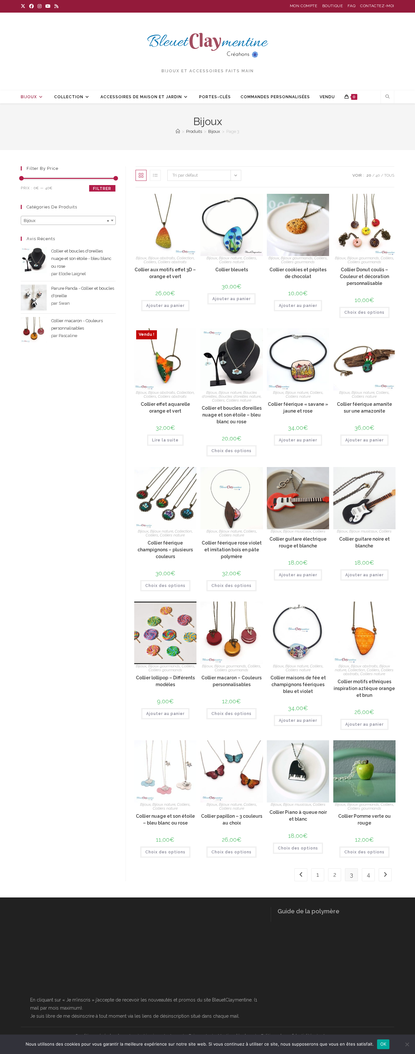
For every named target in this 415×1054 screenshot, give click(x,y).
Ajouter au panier (165, 305)
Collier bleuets (231, 269)
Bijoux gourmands (297, 258)
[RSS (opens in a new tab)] (56, 6)
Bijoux (141, 258)
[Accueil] (178, 131)
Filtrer (102, 188)
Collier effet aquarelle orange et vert (165, 408)
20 (368, 175)
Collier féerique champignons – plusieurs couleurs (165, 549)
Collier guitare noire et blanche (364, 542)
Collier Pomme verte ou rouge (364, 820)
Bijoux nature (230, 258)
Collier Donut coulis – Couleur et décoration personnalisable (364, 276)
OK (383, 1044)
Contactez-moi (377, 6)
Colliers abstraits (172, 262)
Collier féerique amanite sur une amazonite (364, 408)
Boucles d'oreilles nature (240, 396)
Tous (389, 175)
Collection (185, 258)
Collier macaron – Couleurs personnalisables (231, 681)
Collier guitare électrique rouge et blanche (297, 542)
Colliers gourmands (298, 262)
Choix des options (364, 312)
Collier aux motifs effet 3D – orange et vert (165, 273)
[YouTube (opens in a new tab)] (48, 6)
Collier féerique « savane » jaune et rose (298, 408)
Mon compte (303, 6)
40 (377, 175)
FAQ (351, 6)
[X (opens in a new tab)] (24, 6)
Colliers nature (231, 262)
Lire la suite (165, 440)
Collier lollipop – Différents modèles (165, 681)
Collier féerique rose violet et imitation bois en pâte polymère (232, 549)
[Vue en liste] (155, 175)
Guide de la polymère (308, 911)
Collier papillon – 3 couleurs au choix (231, 820)
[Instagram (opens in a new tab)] (39, 6)
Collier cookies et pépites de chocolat (297, 273)
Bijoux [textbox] (66, 220)
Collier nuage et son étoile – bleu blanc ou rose (165, 820)
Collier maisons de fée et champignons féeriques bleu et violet (298, 684)
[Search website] (387, 97)
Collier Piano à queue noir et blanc (298, 816)
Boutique (332, 6)
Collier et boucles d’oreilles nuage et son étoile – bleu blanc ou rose (232, 414)
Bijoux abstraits (161, 258)
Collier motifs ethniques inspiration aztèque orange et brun (364, 688)
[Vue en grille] (141, 175)
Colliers (150, 262)
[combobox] (68, 220)
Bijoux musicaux (297, 531)
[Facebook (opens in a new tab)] (31, 6)
